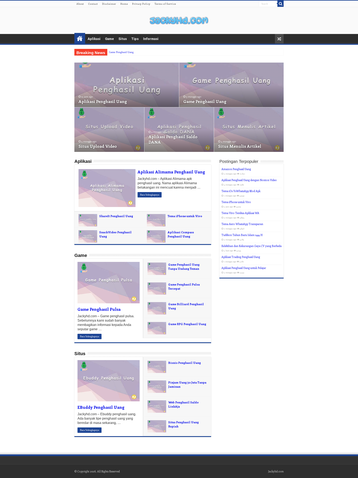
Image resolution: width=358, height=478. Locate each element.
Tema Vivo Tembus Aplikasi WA (240, 213)
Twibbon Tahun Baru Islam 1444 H (242, 235)
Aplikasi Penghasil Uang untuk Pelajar (243, 268)
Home (124, 3)
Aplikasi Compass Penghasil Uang (181, 234)
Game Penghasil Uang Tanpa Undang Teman (184, 267)
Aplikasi (94, 39)
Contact (93, 3)
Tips (135, 39)
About (80, 3)
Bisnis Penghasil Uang (184, 363)
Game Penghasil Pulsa (99, 309)
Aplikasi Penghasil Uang (103, 101)
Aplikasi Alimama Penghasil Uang (171, 171)
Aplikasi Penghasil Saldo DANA (173, 139)
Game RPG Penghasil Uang (187, 324)
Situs (123, 39)
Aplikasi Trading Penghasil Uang (240, 257)
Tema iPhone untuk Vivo (185, 216)
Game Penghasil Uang (121, 52)
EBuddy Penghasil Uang (100, 407)
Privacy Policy (141, 3)
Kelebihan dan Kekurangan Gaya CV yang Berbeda (251, 246)
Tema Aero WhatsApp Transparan (242, 224)
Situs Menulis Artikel (239, 146)
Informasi (150, 39)
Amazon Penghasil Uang (236, 169)
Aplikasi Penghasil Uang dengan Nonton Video (249, 180)
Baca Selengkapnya (149, 194)
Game (109, 39)
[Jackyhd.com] (179, 20)
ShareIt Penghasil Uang (116, 216)
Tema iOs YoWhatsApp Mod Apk (240, 191)
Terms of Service (165, 3)
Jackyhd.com (276, 471)
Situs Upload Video (98, 146)
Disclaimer (109, 3)
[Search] (280, 4)
